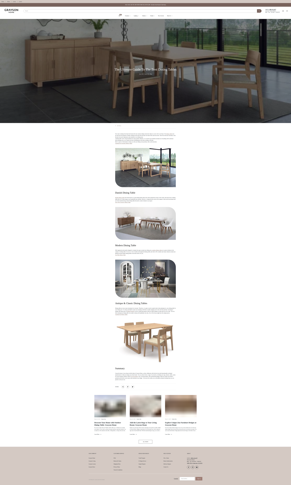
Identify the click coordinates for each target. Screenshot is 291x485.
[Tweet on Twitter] (132, 386)
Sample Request (142, 464)
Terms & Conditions (118, 470)
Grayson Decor (92, 467)
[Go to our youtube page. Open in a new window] (196, 467)
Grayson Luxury (92, 464)
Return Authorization (168, 461)
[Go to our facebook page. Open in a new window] (188, 467)
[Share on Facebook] (127, 386)
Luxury (20, 1)
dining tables (169, 133)
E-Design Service (142, 461)
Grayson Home (92, 458)
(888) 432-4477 (194, 458)
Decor (3, 1)
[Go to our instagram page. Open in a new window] (192, 467)
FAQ (115, 458)
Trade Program (142, 458)
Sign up (199, 478)
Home (8, 1)
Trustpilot (176, 478)
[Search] (259, 11)
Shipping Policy (117, 464)
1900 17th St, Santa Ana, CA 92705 (194, 463)
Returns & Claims (117, 461)
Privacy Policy (117, 467)
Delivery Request (167, 464)
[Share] (123, 386)
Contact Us (166, 467)
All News (119, 125)
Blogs (140, 467)
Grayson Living (92, 461)
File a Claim (166, 458)
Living (14, 1)
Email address (184, 478)
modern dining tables (157, 250)
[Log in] (283, 11)
